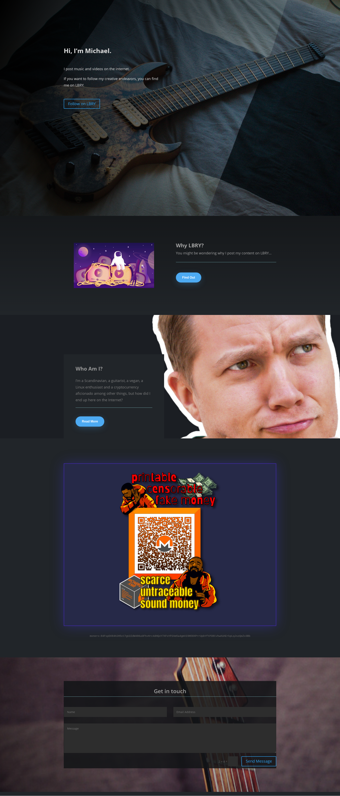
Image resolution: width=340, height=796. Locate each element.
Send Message (259, 761)
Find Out (188, 277)
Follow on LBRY (82, 103)
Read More (90, 421)
